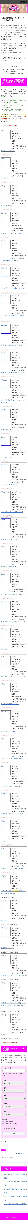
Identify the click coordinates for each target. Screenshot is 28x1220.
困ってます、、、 (6, 920)
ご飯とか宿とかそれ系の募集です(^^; (11, 758)
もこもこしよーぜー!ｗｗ (8, 731)
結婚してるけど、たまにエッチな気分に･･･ (13, 233)
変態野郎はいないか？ (7, 948)
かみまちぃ (4, 841)
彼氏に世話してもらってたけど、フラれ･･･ (13, 676)
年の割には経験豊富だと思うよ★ (10, 566)
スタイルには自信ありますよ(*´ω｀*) (11, 786)
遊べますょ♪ (4, 649)
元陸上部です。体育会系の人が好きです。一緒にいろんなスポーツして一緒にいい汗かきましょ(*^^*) (13, 1005)
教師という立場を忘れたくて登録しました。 (13, 345)
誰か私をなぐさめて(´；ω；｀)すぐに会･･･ (13, 813)
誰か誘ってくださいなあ (8, 151)
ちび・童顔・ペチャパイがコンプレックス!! (13, 621)
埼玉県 (4, 1149)
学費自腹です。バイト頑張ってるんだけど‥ (13, 868)
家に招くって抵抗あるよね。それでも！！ (13, 594)
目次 (12, 66)
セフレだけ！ (5, 178)
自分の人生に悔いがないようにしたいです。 (13, 372)
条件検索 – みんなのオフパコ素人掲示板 (14, 73)
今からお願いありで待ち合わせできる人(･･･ (13, 288)
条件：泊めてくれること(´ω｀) (9, 539)
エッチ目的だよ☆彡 (6, 205)
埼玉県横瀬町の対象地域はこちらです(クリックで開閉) (14, 59)
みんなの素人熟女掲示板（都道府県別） (15, 1204)
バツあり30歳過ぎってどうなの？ (10, 260)
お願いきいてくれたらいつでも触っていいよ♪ (14, 975)
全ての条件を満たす (9, 1121)
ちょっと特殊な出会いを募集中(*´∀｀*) (12, 512)
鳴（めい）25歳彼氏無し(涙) (9, 484)
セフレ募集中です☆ (6, 457)
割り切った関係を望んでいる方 (10, 704)
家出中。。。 (5, 1034)
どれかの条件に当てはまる (11, 1123)
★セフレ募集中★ (6, 429)
